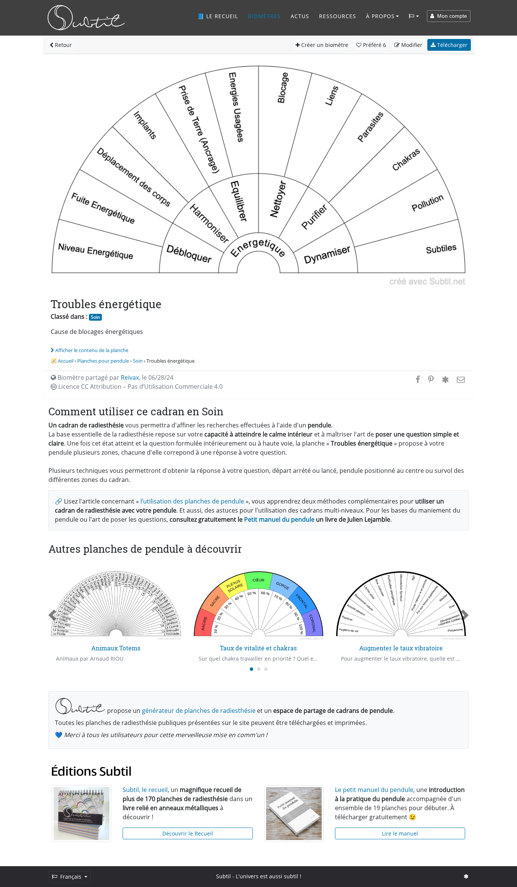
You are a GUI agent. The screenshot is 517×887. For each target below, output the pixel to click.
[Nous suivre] (466, 876)
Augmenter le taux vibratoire (401, 648)
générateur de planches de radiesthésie (198, 710)
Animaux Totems (115, 648)
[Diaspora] (445, 379)
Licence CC (140, 386)
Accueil (65, 360)
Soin (95, 317)
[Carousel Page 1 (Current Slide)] (251, 669)
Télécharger (451, 44)
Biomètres (264, 16)
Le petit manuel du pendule (374, 790)
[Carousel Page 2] (258, 669)
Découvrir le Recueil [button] (187, 833)
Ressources (337, 16)
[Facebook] (418, 379)
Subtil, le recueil (145, 790)
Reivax (130, 377)
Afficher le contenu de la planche (91, 350)
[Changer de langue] (414, 16)
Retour (62, 44)
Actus (300, 16)
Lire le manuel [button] (400, 833)
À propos (380, 16)
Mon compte (450, 16)
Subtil (223, 876)
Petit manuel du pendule (279, 519)
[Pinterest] (431, 379)
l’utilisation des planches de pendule (192, 501)
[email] (460, 379)
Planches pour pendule (103, 360)
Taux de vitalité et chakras (258, 648)
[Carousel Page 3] (266, 669)
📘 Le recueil (217, 16)
